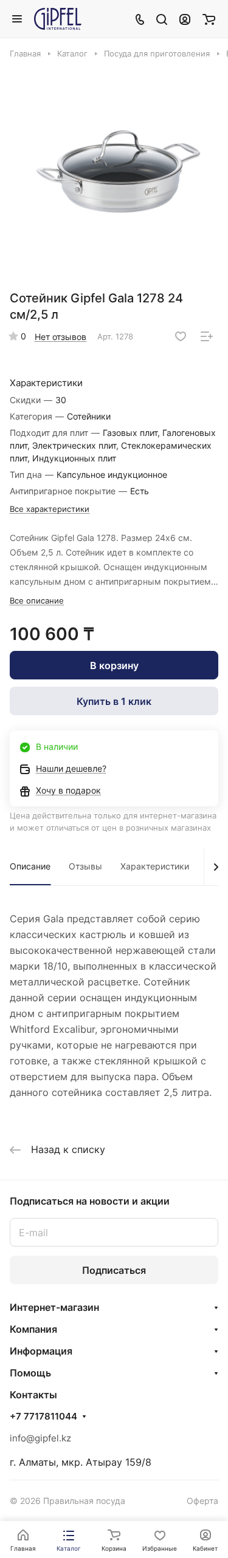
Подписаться (114, 1270)
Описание (30, 866)
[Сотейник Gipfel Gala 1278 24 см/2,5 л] (118, 172)
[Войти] (184, 19)
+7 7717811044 (43, 1416)
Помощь (30, 1373)
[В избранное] (180, 336)
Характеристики (154, 866)
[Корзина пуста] (208, 19)
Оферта (202, 1500)
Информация (41, 1351)
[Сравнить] (206, 336)
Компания (33, 1329)
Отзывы (85, 866)
